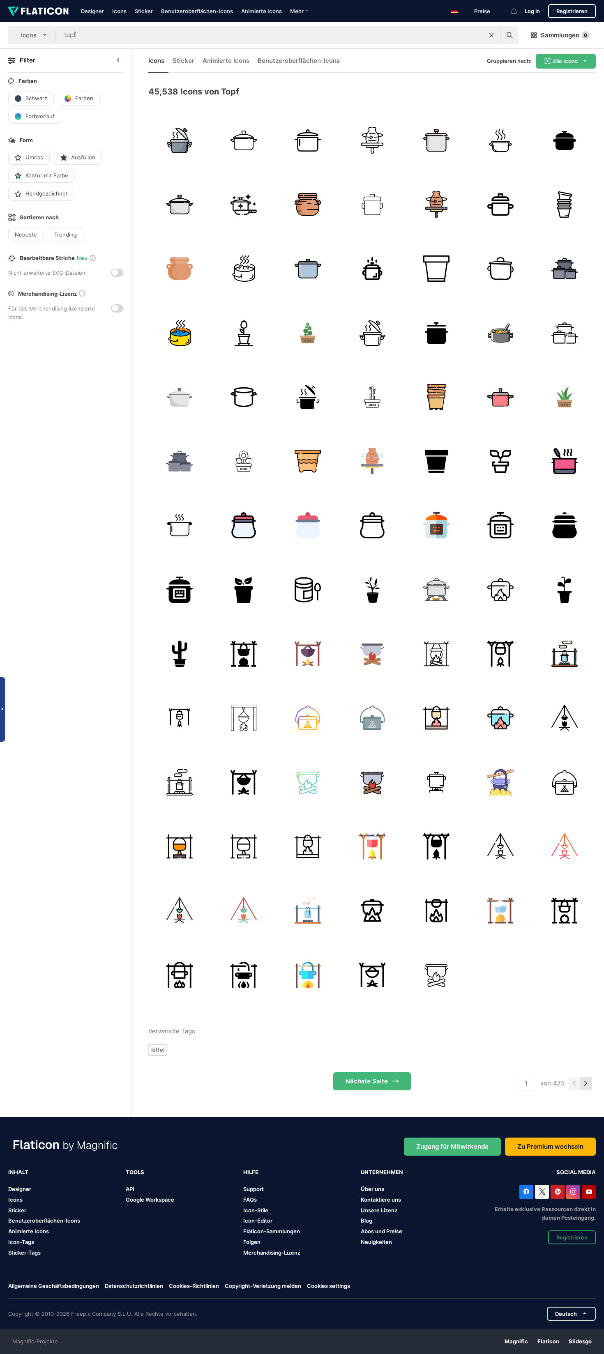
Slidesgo (580, 1341)
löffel (157, 1049)
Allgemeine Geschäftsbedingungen (53, 1286)
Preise (482, 11)
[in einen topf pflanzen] (372, 589)
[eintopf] (500, 332)
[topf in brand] (436, 653)
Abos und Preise (381, 1231)
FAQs (250, 1199)
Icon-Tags (21, 1242)
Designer (92, 11)
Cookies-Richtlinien (194, 1286)
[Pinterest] (558, 1192)
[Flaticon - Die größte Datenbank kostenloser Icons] (38, 11)
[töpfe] (564, 204)
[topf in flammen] (436, 589)
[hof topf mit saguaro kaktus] (179, 653)
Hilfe (250, 1172)
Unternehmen (382, 1172)
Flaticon (548, 1341)
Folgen (252, 1242)
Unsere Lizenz (379, 1210)
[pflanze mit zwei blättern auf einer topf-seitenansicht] (243, 589)
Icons (119, 11)
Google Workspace (150, 1199)
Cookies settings (328, 1286)
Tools (135, 1172)
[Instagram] (573, 1192)
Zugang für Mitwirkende (452, 1146)
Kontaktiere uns (381, 1199)
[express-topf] (243, 525)
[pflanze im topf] (500, 461)
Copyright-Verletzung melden (263, 1286)
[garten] (372, 397)
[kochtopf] (179, 525)
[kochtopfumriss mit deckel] (500, 268)
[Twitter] (542, 1192)
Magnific (516, 1341)
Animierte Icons (261, 11)
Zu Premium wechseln (550, 1146)
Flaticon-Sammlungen (271, 1231)
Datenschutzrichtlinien (134, 1286)
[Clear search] (491, 35)
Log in (532, 11)
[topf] (179, 140)
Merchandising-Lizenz (271, 1252)
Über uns (372, 1189)
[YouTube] (589, 1192)
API (130, 1189)
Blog (366, 1220)
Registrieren (572, 11)
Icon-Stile (255, 1210)
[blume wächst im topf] (243, 332)
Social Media (576, 1172)
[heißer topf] (500, 140)
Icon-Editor (257, 1220)
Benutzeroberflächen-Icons (197, 11)
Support (253, 1189)
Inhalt (18, 1172)
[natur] (308, 332)
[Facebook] (526, 1192)
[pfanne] (308, 140)
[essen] (308, 268)
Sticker (144, 11)
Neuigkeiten (376, 1242)
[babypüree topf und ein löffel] (308, 589)
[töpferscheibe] (372, 140)
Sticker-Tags (24, 1252)
